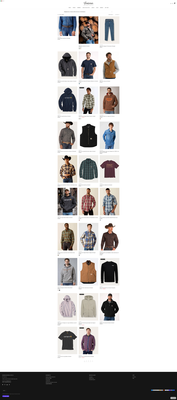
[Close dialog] (105, 188)
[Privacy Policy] (101, 208)
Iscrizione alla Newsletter (97, 202)
